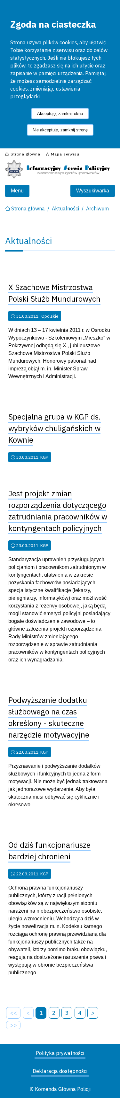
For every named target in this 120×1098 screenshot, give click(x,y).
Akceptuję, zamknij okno (60, 113)
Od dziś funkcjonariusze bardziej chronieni (49, 851)
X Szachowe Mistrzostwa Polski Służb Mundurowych (54, 293)
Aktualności (65, 208)
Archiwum (97, 208)
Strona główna (28, 208)
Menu (17, 190)
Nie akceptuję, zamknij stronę (60, 130)
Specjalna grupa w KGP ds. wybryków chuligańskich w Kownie (54, 428)
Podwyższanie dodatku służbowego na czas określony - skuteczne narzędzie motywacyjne (48, 717)
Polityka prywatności (60, 1053)
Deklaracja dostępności (60, 1071)
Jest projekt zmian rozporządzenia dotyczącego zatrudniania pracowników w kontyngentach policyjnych (57, 510)
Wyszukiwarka (92, 190)
